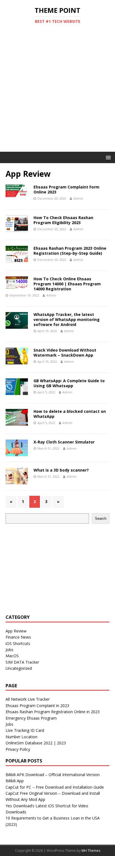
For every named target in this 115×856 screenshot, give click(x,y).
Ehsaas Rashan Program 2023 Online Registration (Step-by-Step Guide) (69, 251)
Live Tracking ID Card (25, 730)
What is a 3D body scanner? (61, 470)
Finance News (18, 637)
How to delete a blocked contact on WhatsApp (69, 414)
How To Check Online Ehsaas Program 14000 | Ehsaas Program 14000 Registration (67, 283)
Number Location (21, 736)
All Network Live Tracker (28, 699)
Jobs (9, 649)
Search (100, 518)
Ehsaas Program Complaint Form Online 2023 (66, 189)
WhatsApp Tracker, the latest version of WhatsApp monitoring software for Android (66, 319)
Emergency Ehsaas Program (31, 718)
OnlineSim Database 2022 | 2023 (36, 742)
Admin (78, 198)
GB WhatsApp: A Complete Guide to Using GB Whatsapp (69, 383)
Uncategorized (19, 668)
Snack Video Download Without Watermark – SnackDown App (64, 352)
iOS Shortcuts (18, 643)
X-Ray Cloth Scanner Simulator (64, 442)
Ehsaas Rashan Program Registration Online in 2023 (53, 711)
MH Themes (91, 850)
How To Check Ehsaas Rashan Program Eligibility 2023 (63, 220)
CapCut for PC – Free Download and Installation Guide (55, 787)
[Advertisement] (57, 91)
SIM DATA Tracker (22, 662)
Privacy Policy (18, 749)
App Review (16, 631)
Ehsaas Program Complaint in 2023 (37, 705)
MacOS (12, 655)
